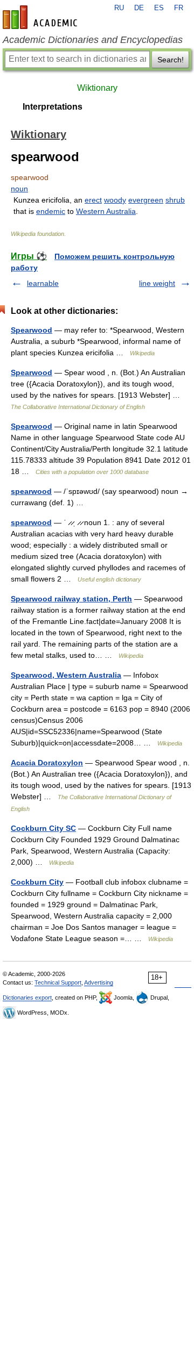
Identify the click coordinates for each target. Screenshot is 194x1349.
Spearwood (31, 330)
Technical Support (57, 982)
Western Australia (106, 211)
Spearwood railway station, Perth (71, 598)
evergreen (145, 200)
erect (93, 200)
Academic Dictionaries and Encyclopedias (93, 39)
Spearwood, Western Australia (66, 675)
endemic (50, 211)
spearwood (31, 491)
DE (139, 8)
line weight (157, 283)
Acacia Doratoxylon (47, 762)
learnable (43, 283)
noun (19, 188)
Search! (170, 59)
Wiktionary (97, 87)
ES (159, 8)
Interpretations (52, 106)
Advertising (98, 982)
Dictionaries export (27, 997)
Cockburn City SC (43, 828)
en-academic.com (41, 17)
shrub (175, 200)
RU (119, 8)
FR (178, 8)
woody (115, 200)
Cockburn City (37, 882)
